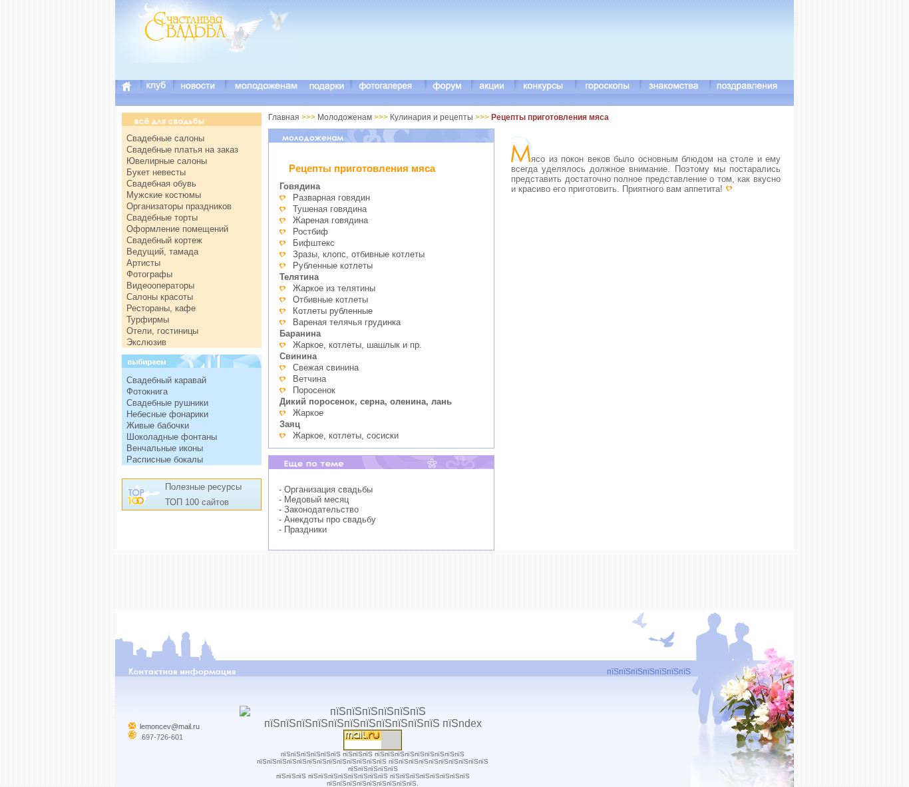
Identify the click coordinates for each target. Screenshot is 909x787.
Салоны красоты (159, 297)
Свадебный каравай (166, 380)
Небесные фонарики (167, 414)
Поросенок (314, 390)
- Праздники (303, 529)
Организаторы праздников (179, 206)
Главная (283, 117)
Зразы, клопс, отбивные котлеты (359, 254)
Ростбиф (310, 232)
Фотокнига (147, 391)
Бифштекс (314, 243)
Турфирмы (147, 320)
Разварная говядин (331, 198)
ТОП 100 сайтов (197, 502)
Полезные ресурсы (203, 487)
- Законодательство (319, 509)
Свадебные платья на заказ (182, 150)
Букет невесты (156, 172)
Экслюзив (146, 342)
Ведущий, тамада (162, 252)
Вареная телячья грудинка (347, 322)
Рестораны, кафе (161, 308)
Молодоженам (344, 117)
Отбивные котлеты (330, 300)
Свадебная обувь (161, 184)
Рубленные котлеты (333, 266)
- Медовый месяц (314, 499)
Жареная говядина (330, 220)
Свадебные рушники (167, 403)
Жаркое (308, 413)
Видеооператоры (160, 286)
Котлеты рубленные (333, 311)
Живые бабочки (157, 425)
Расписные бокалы (164, 459)
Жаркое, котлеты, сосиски (346, 435)
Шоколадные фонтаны (171, 437)
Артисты (143, 263)
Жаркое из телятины (334, 288)
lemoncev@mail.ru (170, 726)
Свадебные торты (162, 218)
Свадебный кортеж (164, 240)
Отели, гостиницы (162, 331)
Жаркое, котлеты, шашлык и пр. (357, 345)
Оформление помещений (177, 229)
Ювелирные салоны (166, 161)
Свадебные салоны (165, 138)
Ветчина (309, 379)
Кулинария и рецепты (431, 117)
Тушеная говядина (330, 209)
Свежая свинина (326, 368)
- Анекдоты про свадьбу (327, 519)
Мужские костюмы (163, 195)
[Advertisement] (551, 50)
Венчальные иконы (164, 448)
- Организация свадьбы (326, 489)
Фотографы (149, 274)
